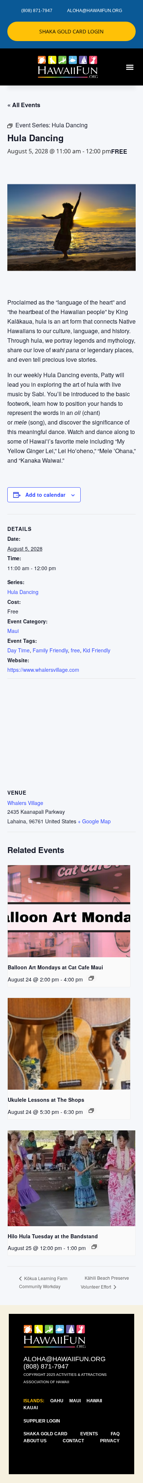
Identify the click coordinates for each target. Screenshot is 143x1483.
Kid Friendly (96, 650)
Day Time (18, 650)
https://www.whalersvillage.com (43, 669)
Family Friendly (50, 650)
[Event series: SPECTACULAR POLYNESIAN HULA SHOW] (91, 978)
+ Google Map (94, 821)
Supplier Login (41, 1421)
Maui (13, 630)
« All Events (23, 105)
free (75, 650)
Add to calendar (45, 494)
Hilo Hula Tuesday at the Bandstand (53, 1236)
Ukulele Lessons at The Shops (46, 1099)
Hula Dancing (22, 591)
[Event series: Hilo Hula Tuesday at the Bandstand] (94, 1247)
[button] (130, 67)
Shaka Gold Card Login (71, 31)
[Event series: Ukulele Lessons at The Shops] (91, 1110)
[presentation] (69, 911)
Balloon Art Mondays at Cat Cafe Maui (55, 967)
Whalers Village (25, 802)
